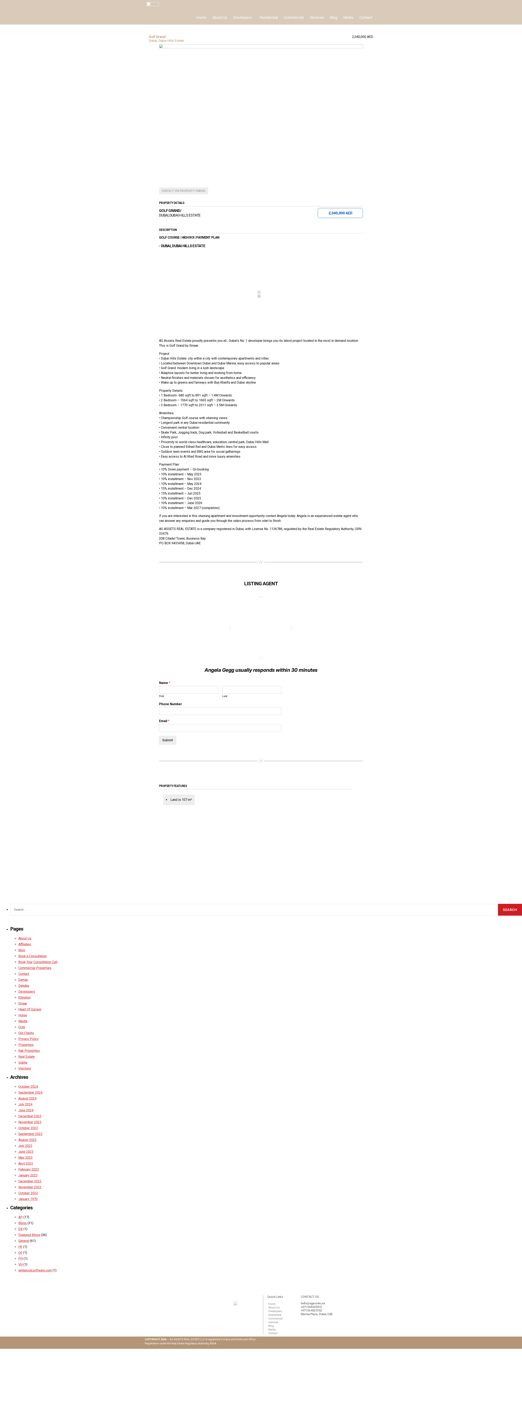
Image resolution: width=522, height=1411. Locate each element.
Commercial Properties (34, 968)
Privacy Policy (28, 1039)
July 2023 (25, 1146)
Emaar (22, 1003)
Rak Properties (29, 1051)
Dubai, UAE (325, 1314)
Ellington (24, 997)
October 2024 (28, 1087)
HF (20, 1247)
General (23, 1241)
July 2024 (25, 1104)
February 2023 (28, 1169)
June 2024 (25, 1110)
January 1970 (28, 1199)
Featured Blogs (29, 1235)
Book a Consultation (32, 956)
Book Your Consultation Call (37, 962)
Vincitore (24, 1068)
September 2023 (30, 1134)
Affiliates (24, 944)
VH (20, 1264)
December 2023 (29, 1116)
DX (20, 1229)
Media (348, 17)
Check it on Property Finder (184, 191)
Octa (21, 1027)
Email (164, 721)
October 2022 (28, 1193)
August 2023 (27, 1140)
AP (20, 1217)
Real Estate (26, 1057)
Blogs (22, 1223)
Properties (26, 1045)
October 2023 (28, 1128)
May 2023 (25, 1158)
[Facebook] (372, 1343)
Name (164, 683)
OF (20, 1253)
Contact (365, 17)
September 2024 (30, 1092)
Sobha (22, 1063)
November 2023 (29, 1122)
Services (317, 17)
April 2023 (25, 1163)
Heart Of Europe (29, 1009)
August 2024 (27, 1098)
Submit (167, 740)
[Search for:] (252, 910)
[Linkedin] (361, 1343)
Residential (269, 17)
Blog (333, 17)
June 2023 (25, 1152)
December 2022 (29, 1181)
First (161, 696)
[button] (243, 17)
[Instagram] (350, 1343)
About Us (219, 17)
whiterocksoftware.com (35, 1270)
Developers (242, 17)
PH (20, 1258)
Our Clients (26, 1033)
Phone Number (170, 704)
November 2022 (29, 1187)
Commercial (294, 17)
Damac (23, 980)
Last (224, 696)
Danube (23, 986)
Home (201, 17)
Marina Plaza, (310, 1314)
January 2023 (28, 1175)
